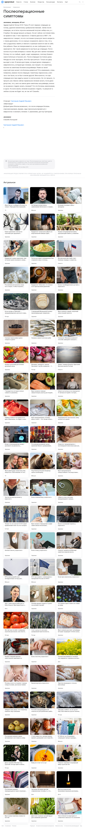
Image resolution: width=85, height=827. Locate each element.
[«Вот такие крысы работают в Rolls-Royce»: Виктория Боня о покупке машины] (15, 597)
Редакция (32, 825)
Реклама (14, 825)
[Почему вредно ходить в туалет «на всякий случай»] (42, 597)
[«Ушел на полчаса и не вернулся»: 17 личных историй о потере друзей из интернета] (69, 385)
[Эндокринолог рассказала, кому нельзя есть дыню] (69, 412)
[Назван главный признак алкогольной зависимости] (15, 650)
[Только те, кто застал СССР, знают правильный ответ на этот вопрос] (15, 518)
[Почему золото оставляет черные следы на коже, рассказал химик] (15, 677)
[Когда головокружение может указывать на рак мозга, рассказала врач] (15, 438)
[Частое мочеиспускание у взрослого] (15, 491)
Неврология (16, 7)
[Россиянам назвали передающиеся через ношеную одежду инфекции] (15, 783)
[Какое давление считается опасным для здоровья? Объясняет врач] (15, 226)
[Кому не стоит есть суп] (42, 757)
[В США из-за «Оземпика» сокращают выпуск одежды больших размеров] (69, 730)
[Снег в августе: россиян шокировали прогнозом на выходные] (42, 624)
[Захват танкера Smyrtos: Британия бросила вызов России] (69, 358)
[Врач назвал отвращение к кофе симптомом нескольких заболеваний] (42, 518)
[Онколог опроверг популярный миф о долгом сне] (69, 757)
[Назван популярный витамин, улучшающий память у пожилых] (69, 226)
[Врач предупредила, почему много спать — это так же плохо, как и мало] (42, 412)
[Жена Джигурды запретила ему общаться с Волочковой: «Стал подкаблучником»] (15, 465)
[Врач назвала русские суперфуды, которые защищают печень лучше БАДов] (69, 624)
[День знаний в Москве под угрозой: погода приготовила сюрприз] (15, 757)
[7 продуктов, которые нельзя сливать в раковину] (15, 385)
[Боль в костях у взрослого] (42, 650)
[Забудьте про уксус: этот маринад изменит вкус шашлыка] (15, 704)
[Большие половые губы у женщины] (69, 199)
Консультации (7, 7)
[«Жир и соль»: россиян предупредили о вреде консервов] (69, 491)
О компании (8, 825)
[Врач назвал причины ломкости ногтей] (15, 810)
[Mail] (2, 2)
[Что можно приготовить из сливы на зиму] (69, 597)
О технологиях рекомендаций (71, 825)
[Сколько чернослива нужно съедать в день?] (15, 332)
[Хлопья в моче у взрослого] (15, 544)
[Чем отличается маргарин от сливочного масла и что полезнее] (69, 810)
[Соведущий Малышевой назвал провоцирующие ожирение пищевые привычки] (42, 305)
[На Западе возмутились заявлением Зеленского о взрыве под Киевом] (42, 199)
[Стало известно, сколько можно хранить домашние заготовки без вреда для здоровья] (42, 730)
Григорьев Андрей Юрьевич (21, 101)
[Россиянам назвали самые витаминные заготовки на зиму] (15, 730)
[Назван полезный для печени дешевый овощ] (15, 358)
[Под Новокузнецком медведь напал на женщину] (42, 465)
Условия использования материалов (45, 825)
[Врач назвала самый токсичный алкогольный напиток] (69, 305)
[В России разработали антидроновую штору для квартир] (15, 571)
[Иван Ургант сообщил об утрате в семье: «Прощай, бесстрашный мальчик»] (15, 199)
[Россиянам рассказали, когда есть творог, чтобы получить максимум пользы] (15, 279)
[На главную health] (9, 2)
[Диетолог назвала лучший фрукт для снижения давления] (42, 810)
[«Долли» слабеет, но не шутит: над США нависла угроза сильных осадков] (69, 704)
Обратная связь (59, 825)
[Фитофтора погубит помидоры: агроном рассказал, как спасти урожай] (15, 624)
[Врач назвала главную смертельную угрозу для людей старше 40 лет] (42, 385)
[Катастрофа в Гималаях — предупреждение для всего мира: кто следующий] (15, 305)
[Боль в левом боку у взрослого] (42, 491)
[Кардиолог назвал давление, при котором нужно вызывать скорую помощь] (15, 252)
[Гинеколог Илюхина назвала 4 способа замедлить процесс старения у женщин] (69, 332)
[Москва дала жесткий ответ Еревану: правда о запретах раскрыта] (69, 252)
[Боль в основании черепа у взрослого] (69, 518)
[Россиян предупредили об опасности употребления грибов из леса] (42, 704)
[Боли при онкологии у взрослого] (69, 571)
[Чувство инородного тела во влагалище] (69, 677)
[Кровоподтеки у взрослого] (42, 677)
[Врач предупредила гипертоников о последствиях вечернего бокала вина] (69, 465)
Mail (3, 825)
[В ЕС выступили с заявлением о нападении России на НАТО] (42, 571)
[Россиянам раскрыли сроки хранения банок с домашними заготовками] (42, 438)
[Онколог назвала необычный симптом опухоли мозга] (69, 544)
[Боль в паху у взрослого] (42, 544)
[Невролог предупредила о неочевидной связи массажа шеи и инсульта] (69, 438)
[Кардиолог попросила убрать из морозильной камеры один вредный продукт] (42, 226)
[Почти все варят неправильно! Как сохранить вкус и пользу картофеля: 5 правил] (42, 252)
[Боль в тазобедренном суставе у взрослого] (69, 279)
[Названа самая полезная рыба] (42, 332)
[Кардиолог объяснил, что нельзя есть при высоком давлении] (42, 279)
